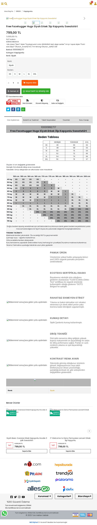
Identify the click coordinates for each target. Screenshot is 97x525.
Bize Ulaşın (84, 496)
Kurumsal (43, 496)
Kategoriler (63, 496)
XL (29, 74)
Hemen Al (14, 91)
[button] (12, 18)
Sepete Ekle (31, 82)
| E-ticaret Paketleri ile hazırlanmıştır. (49, 522)
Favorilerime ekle (15, 96)
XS (10, 74)
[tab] (13, 119)
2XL (34, 74)
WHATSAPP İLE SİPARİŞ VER (37, 91)
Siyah (11, 65)
